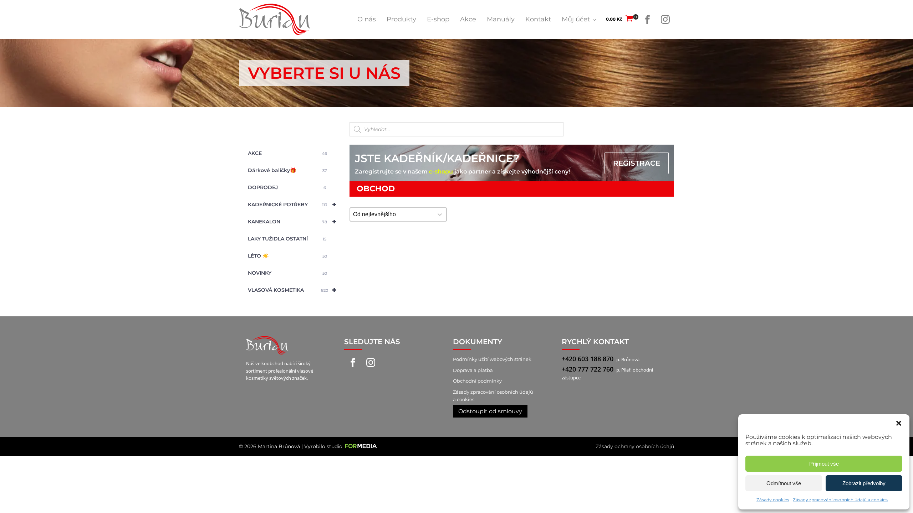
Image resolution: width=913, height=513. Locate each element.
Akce (468, 19)
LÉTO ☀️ (287, 256)
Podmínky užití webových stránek (492, 359)
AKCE (287, 153)
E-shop (438, 19)
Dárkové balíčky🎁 (287, 170)
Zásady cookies (772, 499)
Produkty (401, 19)
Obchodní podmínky (477, 381)
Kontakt (538, 19)
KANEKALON (292, 221)
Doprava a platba (473, 370)
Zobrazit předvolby (864, 483)
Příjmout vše (824, 464)
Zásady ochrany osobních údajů (635, 446)
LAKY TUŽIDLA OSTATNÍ (287, 238)
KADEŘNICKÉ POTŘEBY (292, 204)
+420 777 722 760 (587, 369)
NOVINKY (287, 273)
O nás (366, 19)
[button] (898, 423)
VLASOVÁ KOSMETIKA (292, 290)
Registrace (636, 163)
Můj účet (576, 19)
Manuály (501, 19)
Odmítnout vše (783, 483)
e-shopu (441, 171)
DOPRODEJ (287, 187)
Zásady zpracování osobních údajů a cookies (840, 499)
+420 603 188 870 (587, 358)
